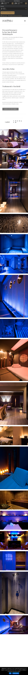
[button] (7, 3)
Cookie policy (15, 673)
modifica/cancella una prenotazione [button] (16, 15)
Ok (10, 673)
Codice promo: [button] (4, 15)
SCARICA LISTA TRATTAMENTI (10, 109)
